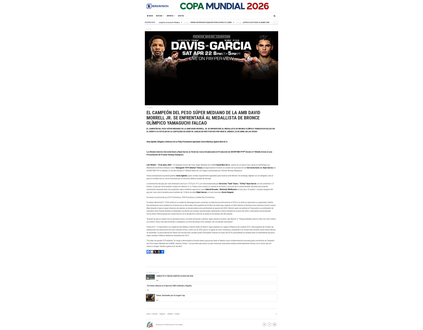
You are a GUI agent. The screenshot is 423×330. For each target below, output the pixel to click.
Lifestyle (181, 16)
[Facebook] (148, 252)
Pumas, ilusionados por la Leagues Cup (170, 295)
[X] (155, 252)
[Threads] (159, 252)
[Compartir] (162, 252)
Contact (177, 314)
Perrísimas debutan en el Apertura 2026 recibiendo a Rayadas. (169, 285)
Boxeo (148, 29)
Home (148, 314)
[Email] (152, 252)
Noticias (159, 16)
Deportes (170, 16)
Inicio (151, 16)
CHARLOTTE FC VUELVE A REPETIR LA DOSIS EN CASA (174, 276)
